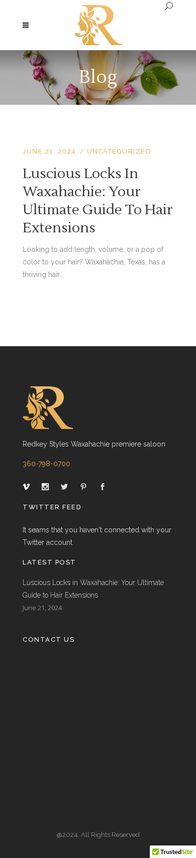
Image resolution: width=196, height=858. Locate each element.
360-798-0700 (46, 464)
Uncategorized (119, 151)
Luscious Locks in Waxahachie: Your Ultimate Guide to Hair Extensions (98, 201)
